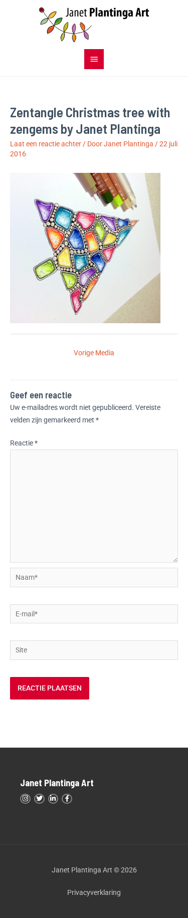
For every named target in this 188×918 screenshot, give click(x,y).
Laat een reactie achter (45, 144)
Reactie (24, 443)
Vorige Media (94, 353)
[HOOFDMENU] (93, 59)
